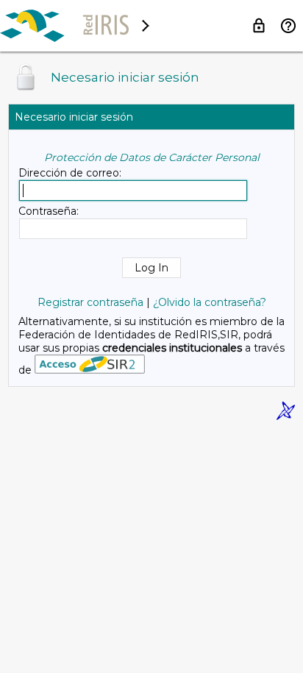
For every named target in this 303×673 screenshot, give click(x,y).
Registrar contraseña (90, 302)
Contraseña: (48, 211)
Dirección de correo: (69, 172)
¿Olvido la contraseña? (209, 302)
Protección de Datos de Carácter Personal (152, 157)
